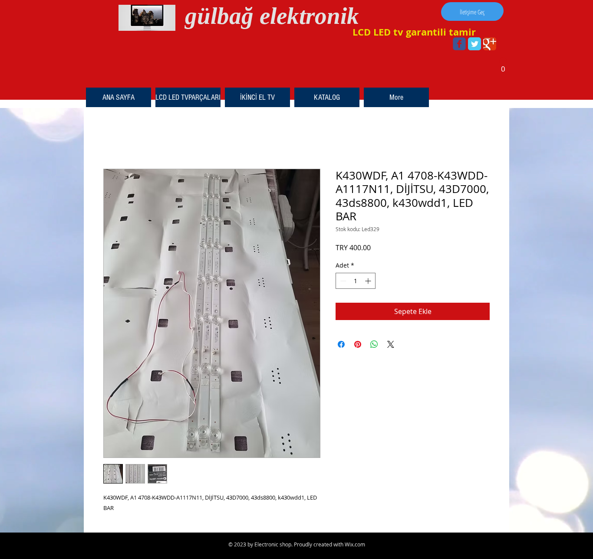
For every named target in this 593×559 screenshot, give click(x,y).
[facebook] (459, 43)
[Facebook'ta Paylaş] (341, 344)
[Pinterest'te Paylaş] (358, 344)
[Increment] (368, 280)
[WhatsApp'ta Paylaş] (374, 344)
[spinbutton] (355, 280)
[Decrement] (342, 280)
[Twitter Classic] (474, 43)
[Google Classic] (489, 43)
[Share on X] (390, 344)
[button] (503, 66)
